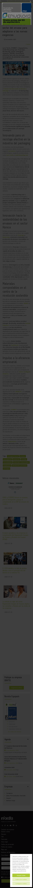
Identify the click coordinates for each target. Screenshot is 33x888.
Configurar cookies (21, 883)
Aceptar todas (21, 875)
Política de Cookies (21, 879)
